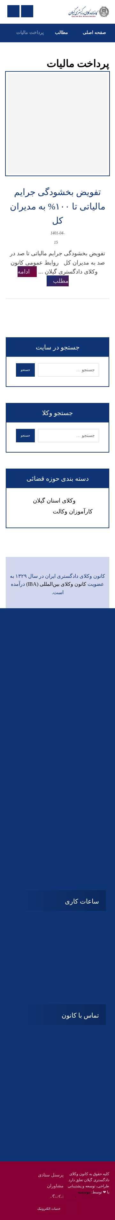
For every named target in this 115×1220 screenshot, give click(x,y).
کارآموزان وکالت (73, 511)
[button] (70, 844)
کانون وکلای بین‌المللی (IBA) (56, 584)
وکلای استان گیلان (54, 500)
